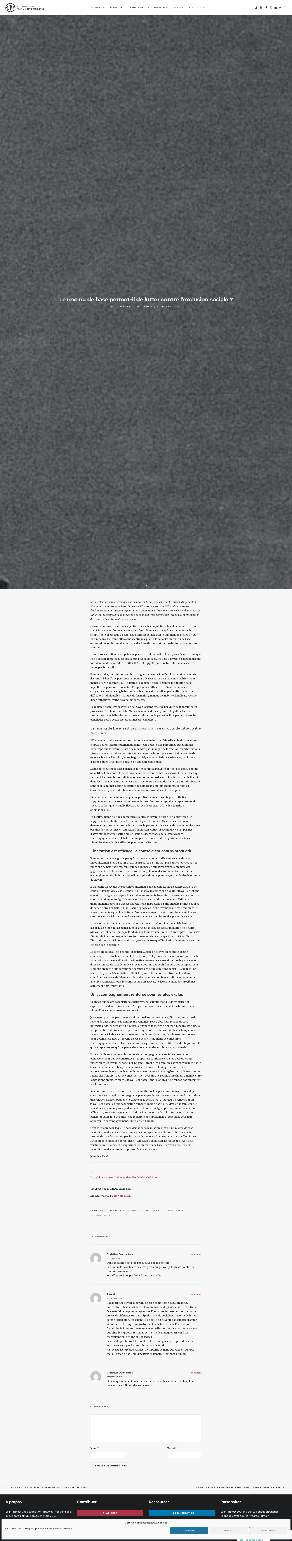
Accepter (189, 1530)
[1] (135, 844)
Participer (161, 7)
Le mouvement (138, 7)
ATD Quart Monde (150, 1392)
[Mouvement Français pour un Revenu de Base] (24, 7)
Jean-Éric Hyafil (171, 397)
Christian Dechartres (120, 1435)
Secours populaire (101, 1397)
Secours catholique (173, 1392)
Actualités (116, 7)
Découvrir (95, 7)
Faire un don (196, 7)
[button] (256, 7)
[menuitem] (97, 7)
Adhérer (177, 7)
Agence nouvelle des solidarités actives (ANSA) (115, 1392)
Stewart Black (122, 1377)
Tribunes (146, 397)
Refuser (228, 1530)
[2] (122, 864)
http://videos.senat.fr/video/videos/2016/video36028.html (124, 1359)
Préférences (268, 1530)
